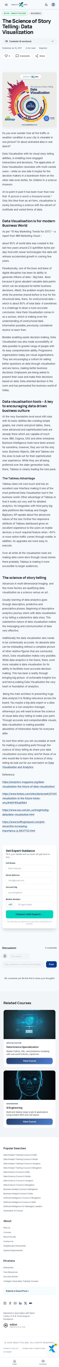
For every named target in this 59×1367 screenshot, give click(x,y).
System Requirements (13, 1250)
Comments (22, 56)
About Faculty (9, 1237)
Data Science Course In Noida (17, 1176)
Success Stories (10, 1276)
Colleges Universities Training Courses (20, 1281)
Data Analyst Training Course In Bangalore (22, 1168)
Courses (7, 1232)
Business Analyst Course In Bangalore (20, 1189)
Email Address (13, 875)
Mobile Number (13, 899)
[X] (25, 1303)
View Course (29, 1061)
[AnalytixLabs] (19, 4)
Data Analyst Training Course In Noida (20, 1159)
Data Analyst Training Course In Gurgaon (21, 1163)
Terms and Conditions (33, 1348)
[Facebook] (10, 1303)
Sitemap (7, 1352)
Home (14, 1362)
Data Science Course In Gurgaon (18, 1180)
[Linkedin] (20, 1303)
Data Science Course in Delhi (16, 1172)
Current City (11, 887)
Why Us (6, 1228)
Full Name (10, 863)
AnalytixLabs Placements (14, 1246)
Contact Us (8, 1241)
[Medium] (30, 1303)
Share (40, 56)
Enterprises (8, 1267)
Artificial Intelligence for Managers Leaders (22, 1206)
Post (51, 964)
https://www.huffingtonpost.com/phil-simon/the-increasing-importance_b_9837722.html (23, 826)
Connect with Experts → (30, 914)
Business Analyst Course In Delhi (18, 1193)
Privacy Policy (11, 1348)
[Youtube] (15, 1303)
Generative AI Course (13, 1210)
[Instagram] (4, 1303)
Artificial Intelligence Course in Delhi (19, 1202)
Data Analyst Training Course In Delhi (20, 1155)
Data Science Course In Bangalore (19, 1185)
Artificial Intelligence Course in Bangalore (22, 1198)
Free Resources (10, 1272)
